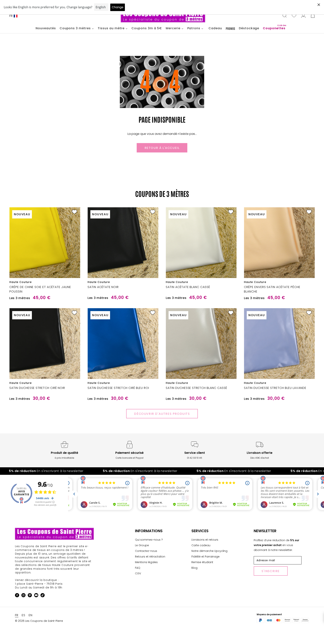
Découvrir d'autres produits (162, 414)
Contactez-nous (146, 551)
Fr (11, 16)
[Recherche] (284, 16)
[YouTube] (36, 596)
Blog (194, 568)
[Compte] (303, 16)
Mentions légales (146, 562)
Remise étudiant (202, 562)
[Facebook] (17, 596)
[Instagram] (23, 596)
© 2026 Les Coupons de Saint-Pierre (39, 621)
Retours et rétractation (150, 556)
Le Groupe (142, 545)
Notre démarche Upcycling (209, 551)
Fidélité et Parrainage (205, 556)
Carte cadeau (200, 545)
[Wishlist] (294, 16)
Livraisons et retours (204, 540)
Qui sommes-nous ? (149, 540)
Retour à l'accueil (162, 148)
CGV (138, 573)
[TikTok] (42, 596)
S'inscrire (271, 571)
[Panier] (312, 16)
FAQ (137, 568)
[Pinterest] (30, 596)
